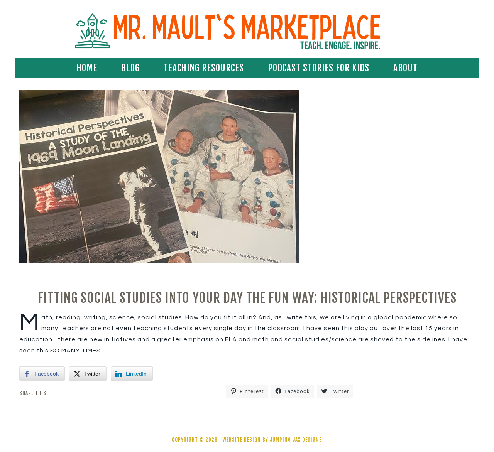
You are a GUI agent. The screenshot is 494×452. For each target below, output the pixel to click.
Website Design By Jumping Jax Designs (272, 440)
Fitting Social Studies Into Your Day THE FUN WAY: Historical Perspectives (247, 298)
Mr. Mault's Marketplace (247, 31)
